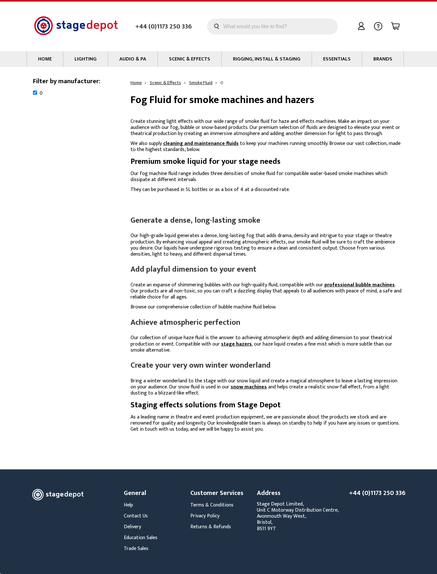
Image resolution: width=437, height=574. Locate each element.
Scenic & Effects (189, 59)
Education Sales (140, 538)
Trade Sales (136, 549)
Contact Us (136, 516)
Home (45, 59)
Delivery (132, 527)
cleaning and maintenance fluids (201, 143)
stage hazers (236, 344)
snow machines (249, 387)
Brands (382, 59)
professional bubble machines (359, 285)
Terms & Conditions (212, 505)
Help (128, 505)
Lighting (86, 59)
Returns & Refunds (210, 527)
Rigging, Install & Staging (266, 59)
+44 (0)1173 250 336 (163, 26)
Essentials (337, 59)
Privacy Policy (204, 516)
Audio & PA (132, 59)
